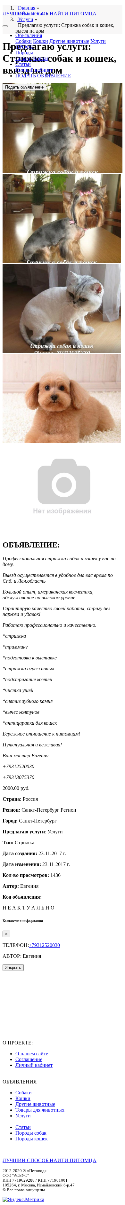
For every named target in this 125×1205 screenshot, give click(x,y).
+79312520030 (44, 945)
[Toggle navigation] (5, 26)
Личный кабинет (34, 70)
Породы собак (30, 1133)
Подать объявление (24, 87)
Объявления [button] (28, 35)
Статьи (23, 64)
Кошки (40, 41)
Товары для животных (39, 1110)
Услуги (98, 41)
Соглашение (28, 1059)
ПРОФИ (24, 47)
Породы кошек (31, 1138)
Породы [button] (24, 52)
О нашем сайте (31, 1053)
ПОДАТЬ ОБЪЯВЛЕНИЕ (43, 75)
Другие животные (69, 41)
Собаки (23, 41)
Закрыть (13, 967)
